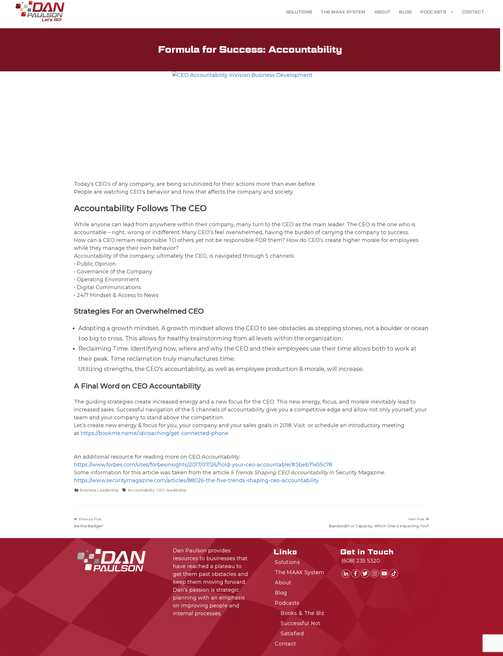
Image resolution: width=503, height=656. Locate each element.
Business (88, 490)
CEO (160, 490)
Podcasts (433, 12)
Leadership (108, 490)
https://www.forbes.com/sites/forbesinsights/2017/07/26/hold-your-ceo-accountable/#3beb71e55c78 (203, 465)
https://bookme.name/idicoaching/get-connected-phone (154, 433)
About (382, 12)
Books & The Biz (303, 613)
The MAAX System (343, 12)
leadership (177, 490)
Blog (405, 12)
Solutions (299, 12)
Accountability (141, 490)
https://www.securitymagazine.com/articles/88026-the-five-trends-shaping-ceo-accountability (196, 480)
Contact (473, 12)
